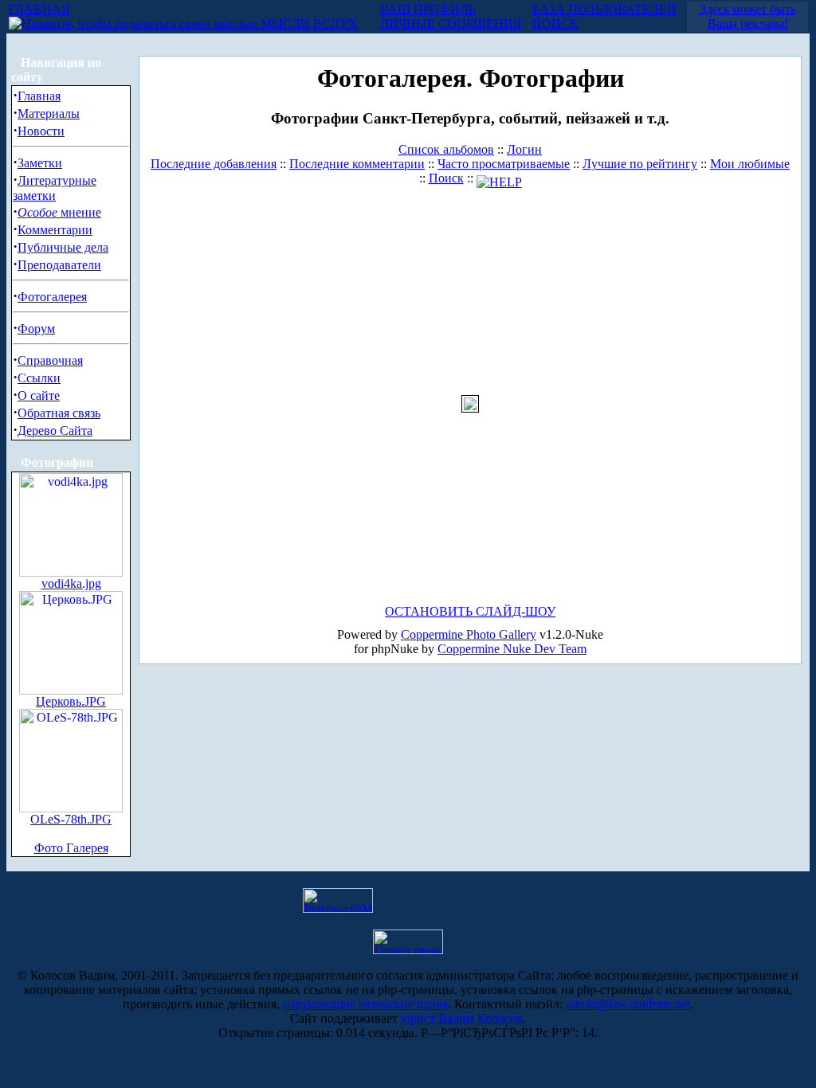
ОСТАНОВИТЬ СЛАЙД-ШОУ (470, 611)
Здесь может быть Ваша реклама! (748, 16)
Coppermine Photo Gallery (468, 634)
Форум (36, 328)
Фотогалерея (52, 296)
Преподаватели (59, 265)
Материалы (49, 113)
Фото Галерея (71, 848)
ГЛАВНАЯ (39, 9)
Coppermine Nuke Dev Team (511, 649)
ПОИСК (555, 23)
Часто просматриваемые (503, 163)
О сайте (39, 395)
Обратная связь (59, 413)
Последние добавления (214, 163)
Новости (41, 131)
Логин (524, 149)
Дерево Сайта (55, 430)
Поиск (446, 178)
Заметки (40, 163)
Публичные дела (63, 247)
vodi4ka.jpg (71, 583)
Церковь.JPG (71, 701)
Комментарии (55, 230)
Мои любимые (750, 163)
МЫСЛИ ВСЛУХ (307, 23)
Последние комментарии (357, 163)
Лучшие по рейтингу (640, 163)
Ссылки (39, 378)
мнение (59, 212)
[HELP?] (499, 178)
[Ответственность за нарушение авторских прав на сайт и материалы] (408, 950)
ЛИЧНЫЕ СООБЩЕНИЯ (451, 23)
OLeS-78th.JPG (71, 819)
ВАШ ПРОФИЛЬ (428, 9)
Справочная (50, 360)
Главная (39, 96)
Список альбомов (446, 149)
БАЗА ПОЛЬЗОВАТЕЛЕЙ (604, 9)
